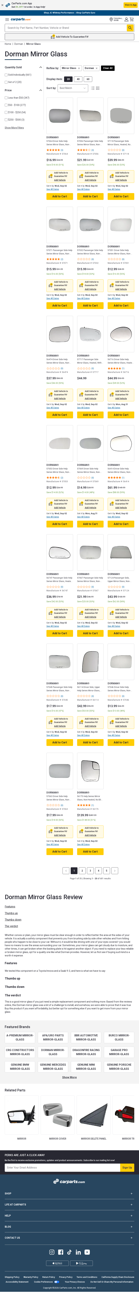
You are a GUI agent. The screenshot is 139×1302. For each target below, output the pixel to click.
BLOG (8, 1226)
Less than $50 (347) (18, 97)
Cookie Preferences (43, 1282)
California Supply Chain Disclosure (118, 1277)
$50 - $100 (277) (17, 105)
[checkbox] (6, 75)
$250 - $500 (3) (16, 119)
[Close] (133, 1289)
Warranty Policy (31, 1277)
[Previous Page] (66, 870)
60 (88, 79)
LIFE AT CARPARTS (15, 1204)
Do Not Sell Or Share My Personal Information (112, 1282)
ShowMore (69, 1077)
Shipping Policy (12, 1277)
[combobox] (73, 88)
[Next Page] (114, 870)
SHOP (8, 1193)
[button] (69, 5)
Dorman (18, 44)
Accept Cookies (61, 1296)
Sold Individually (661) (19, 74)
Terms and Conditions (87, 1277)
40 (78, 79)
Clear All (108, 68)
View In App (130, 5)
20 (68, 79)
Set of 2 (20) (15, 82)
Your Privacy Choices (75, 1282)
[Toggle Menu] (7, 19)
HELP (8, 1215)
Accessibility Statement (17, 1282)
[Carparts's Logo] (21, 19)
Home (8, 44)
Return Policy (48, 1277)
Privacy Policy (65, 1277)
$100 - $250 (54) (17, 112)
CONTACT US (12, 1237)
